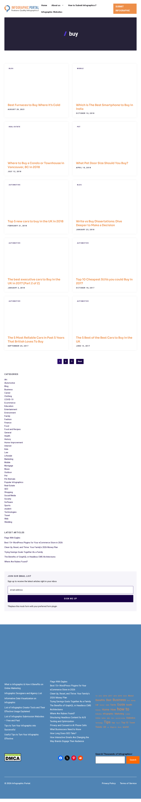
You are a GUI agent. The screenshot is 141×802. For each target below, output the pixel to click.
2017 (110, 696)
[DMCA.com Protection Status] (12, 760)
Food (6, 426)
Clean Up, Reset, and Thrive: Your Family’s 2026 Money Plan (31, 547)
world (126, 727)
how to (123, 709)
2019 (120, 696)
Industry (98, 714)
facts (113, 704)
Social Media (10, 495)
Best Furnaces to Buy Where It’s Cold (34, 105)
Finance (7, 422)
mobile (127, 714)
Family (7, 416)
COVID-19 (8, 399)
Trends (98, 727)
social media (120, 718)
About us (55, 5)
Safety (104, 718)
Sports (7, 505)
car (96, 704)
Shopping (8, 492)
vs (108, 727)
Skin (112, 718)
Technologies (10, 512)
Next (80, 361)
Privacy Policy (109, 783)
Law (6, 452)
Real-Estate (14, 127)
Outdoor (8, 472)
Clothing (8, 396)
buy (128, 700)
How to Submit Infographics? (82, 5)
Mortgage (8, 465)
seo (108, 718)
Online (97, 718)
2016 (105, 696)
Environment (10, 412)
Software (8, 502)
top (113, 723)
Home (44, 5)
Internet (7, 446)
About (131, 696)
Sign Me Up (70, 598)
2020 (125, 696)
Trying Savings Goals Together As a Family (23, 552)
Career (7, 393)
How (113, 709)
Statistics (130, 718)
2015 (100, 696)
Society (7, 499)
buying (133, 700)
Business (8, 389)
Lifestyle (8, 456)
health (129, 704)
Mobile (80, 68)
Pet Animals (9, 479)
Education (8, 406)
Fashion (8, 419)
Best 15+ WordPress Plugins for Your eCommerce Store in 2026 (33, 542)
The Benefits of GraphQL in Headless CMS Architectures (29, 557)
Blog (11, 68)
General (7, 432)
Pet (79, 127)
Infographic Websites (51, 12)
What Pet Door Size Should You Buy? (102, 163)
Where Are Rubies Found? (16, 561)
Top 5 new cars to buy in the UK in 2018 (35, 221)
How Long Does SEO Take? (63, 733)
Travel (7, 515)
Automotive (14, 185)
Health (7, 436)
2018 (115, 696)
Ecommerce (9, 403)
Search (133, 760)
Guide (121, 704)
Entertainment (10, 409)
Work (119, 727)
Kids (6, 449)
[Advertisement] (70, 657)
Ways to (113, 727)
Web (6, 518)
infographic (108, 714)
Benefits (100, 700)
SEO (6, 489)
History (7, 439)
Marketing (8, 459)
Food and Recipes (12, 429)
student (7, 509)
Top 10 (124, 722)
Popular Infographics (13, 482)
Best (108, 700)
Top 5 (118, 723)
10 (96, 696)
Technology (99, 723)
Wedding (8, 522)
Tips (107, 722)
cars (107, 705)
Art (5, 379)
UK (104, 727)
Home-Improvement (13, 442)
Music (7, 469)
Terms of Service (128, 783)
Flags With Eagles (12, 538)
